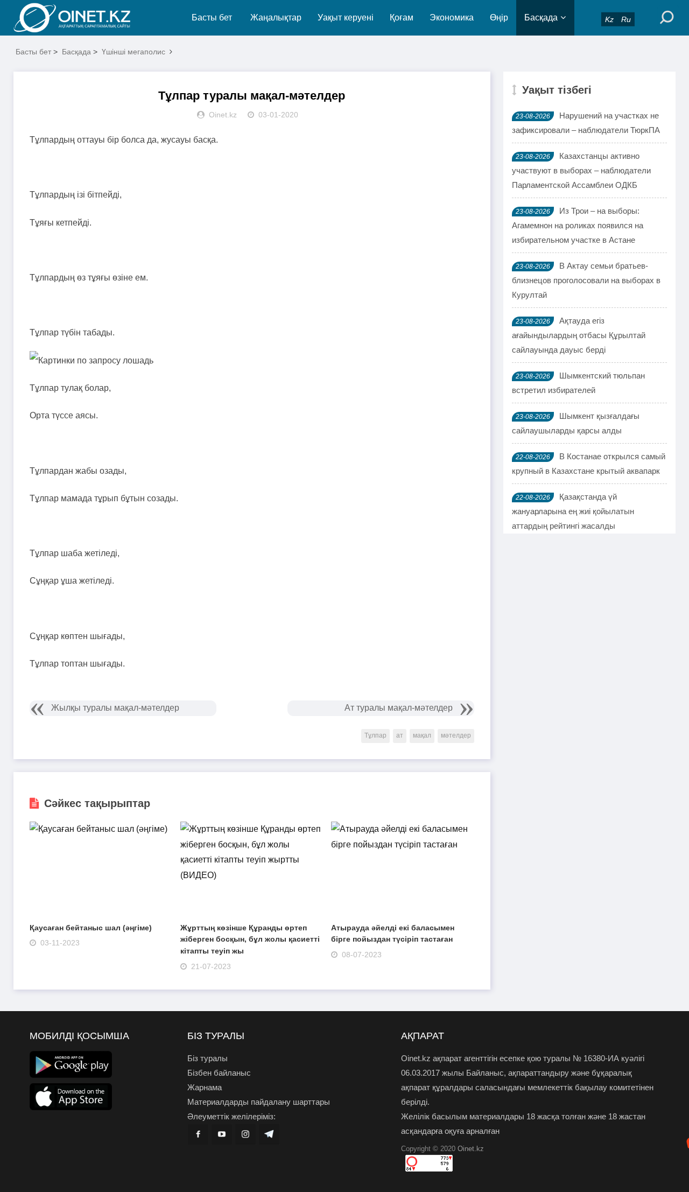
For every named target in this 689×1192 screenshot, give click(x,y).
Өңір (499, 17)
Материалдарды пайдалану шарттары (258, 1101)
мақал (422, 735)
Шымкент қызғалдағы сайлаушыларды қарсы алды (575, 423)
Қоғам (401, 17)
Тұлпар (375, 735)
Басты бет (212, 17)
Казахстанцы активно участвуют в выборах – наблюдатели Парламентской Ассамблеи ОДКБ (581, 170)
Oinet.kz (471, 1149)
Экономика (452, 17)
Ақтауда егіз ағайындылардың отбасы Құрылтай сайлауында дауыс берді (578, 335)
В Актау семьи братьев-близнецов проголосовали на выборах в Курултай (586, 280)
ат (399, 735)
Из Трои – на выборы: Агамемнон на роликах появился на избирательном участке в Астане (577, 225)
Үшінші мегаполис (133, 51)
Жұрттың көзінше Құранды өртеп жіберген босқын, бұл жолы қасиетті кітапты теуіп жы (250, 939)
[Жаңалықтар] (80, 18)
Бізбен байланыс (219, 1072)
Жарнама (204, 1087)
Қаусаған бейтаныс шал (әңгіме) (91, 927)
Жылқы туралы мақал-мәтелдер (115, 707)
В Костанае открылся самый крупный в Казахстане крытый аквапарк (588, 463)
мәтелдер (456, 735)
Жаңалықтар (275, 17)
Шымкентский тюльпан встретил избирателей (578, 383)
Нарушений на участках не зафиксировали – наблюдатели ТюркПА (586, 123)
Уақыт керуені (346, 17)
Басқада (541, 17)
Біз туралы (207, 1058)
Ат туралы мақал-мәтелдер (398, 707)
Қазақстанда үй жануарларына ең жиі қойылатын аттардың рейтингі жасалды (573, 511)
